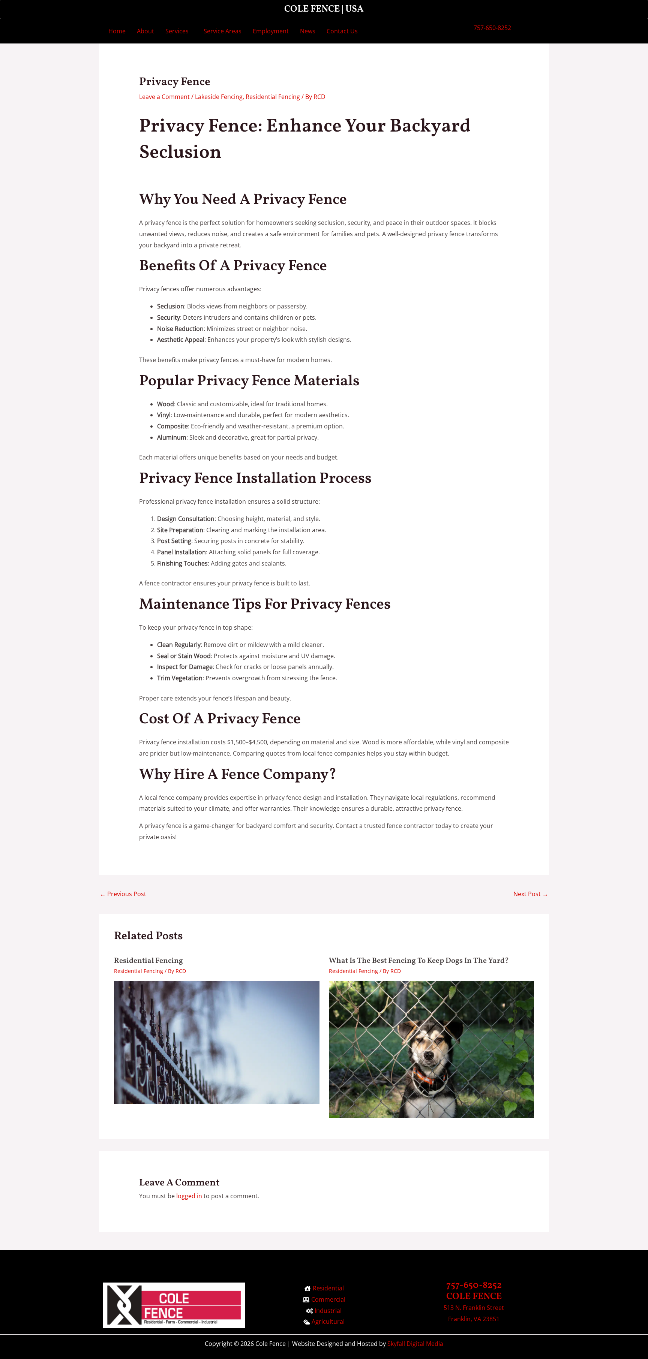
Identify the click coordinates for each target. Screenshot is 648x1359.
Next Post (530, 894)
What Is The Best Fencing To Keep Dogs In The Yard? (419, 961)
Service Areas (223, 31)
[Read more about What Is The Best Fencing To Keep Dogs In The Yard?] (431, 1049)
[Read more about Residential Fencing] (217, 1042)
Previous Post (123, 894)
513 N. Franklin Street (474, 1308)
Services (177, 31)
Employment (271, 31)
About (145, 31)
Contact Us (342, 31)
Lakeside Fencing (219, 97)
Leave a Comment (164, 97)
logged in (189, 1196)
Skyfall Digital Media (415, 1344)
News (307, 31)
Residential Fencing (273, 97)
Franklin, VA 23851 (474, 1319)
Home (117, 31)
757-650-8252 (492, 28)
